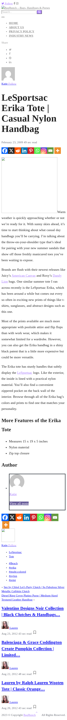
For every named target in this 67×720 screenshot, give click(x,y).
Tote (11, 556)
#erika (12, 567)
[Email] (50, 150)
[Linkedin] (24, 150)
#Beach (13, 563)
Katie (8, 83)
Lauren (14, 627)
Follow (8, 3)
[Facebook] (4, 150)
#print (12, 580)
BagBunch (29, 714)
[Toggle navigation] (2, 17)
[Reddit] (18, 150)
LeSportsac (24, 373)
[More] (58, 150)
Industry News (21, 35)
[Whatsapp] (37, 150)
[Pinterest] (31, 150)
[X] (11, 150)
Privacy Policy (21, 31)
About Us (16, 27)
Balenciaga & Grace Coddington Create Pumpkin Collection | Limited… (31, 648)
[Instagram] (44, 150)
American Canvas (24, 275)
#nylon (13, 576)
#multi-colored (17, 571)
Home (13, 23)
